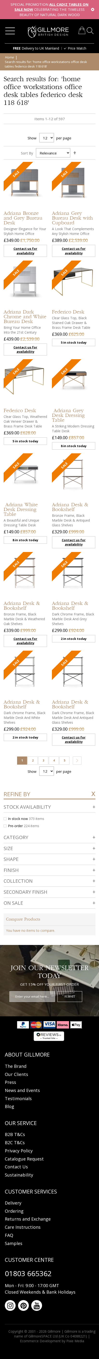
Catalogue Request (24, 1159)
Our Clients (16, 1074)
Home (9, 57)
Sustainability (19, 1175)
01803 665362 (28, 1273)
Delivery (13, 1203)
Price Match (77, 48)
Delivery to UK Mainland (36, 48)
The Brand (15, 1066)
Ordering (14, 1211)
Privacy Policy (19, 1151)
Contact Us (16, 1167)
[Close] (92, 9)
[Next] (77, 760)
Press (10, 1082)
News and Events (22, 1090)
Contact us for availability (25, 250)
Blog (9, 1106)
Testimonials (18, 1098)
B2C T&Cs (15, 1142)
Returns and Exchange (28, 1219)
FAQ (9, 1235)
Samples (13, 1243)
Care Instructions (23, 1227)
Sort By (27, 153)
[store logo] (48, 31)
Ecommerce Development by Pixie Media (52, 1341)
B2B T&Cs (15, 1134)
